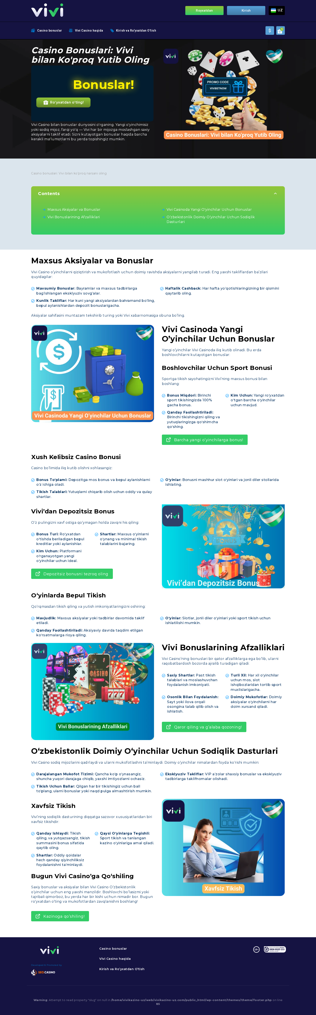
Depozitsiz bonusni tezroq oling (75, 574)
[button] (277, 10)
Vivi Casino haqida (89, 30)
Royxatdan (204, 10)
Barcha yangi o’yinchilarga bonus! (208, 440)
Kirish (246, 10)
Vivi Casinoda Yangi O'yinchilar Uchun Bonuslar (209, 210)
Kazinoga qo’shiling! (63, 916)
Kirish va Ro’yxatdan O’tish (136, 30)
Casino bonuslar (49, 30)
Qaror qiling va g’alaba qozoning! (208, 727)
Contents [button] (49, 193)
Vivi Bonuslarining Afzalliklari (74, 217)
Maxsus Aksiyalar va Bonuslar (74, 210)
